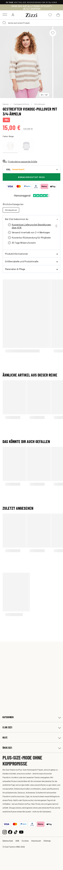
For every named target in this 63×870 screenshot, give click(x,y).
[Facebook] (10, 832)
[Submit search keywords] (4, 23)
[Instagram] (5, 832)
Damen (6, 104)
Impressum (36, 840)
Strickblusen (39, 104)
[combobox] (31, 23)
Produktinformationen (16, 253)
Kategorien (8, 717)
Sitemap (47, 840)
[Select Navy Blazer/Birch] (26, 146)
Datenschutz (8, 840)
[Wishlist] (52, 33)
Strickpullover (11, 210)
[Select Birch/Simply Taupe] (10, 146)
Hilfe (5, 737)
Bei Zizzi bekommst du (16, 218)
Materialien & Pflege (15, 268)
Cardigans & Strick (22, 104)
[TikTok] (16, 832)
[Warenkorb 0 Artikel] (58, 15)
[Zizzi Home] (31, 14)
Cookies (25, 840)
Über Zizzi (7, 747)
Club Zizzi (7, 727)
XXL (15, 169)
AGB (17, 840)
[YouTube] (21, 832)
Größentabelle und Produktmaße (21, 261)
